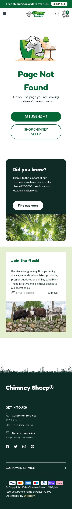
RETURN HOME (36, 117)
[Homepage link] (36, 14)
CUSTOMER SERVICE (36, 468)
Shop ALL (59, 4)
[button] (57, 14)
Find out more (28, 205)
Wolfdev (29, 496)
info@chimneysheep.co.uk (19, 437)
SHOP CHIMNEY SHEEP (36, 131)
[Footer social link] (9, 446)
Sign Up (53, 292)
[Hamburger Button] (5, 13)
